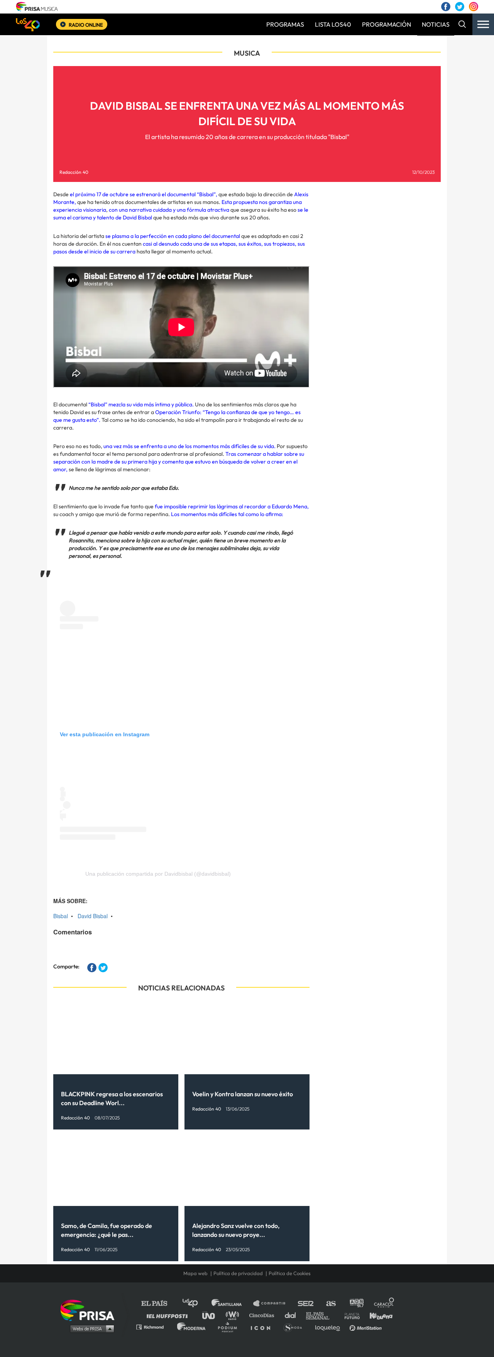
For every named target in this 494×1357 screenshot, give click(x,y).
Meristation (366, 1327)
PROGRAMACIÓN (386, 24)
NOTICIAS (436, 24)
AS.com (330, 1303)
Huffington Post (169, 1315)
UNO (212, 1315)
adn (356, 1303)
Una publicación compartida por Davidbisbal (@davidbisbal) (158, 874)
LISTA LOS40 (333, 24)
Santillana (232, 1303)
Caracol (384, 1303)
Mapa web (195, 1273)
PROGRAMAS (285, 24)
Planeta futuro (349, 1315)
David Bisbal (93, 916)
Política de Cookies (290, 1273)
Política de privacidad (238, 1273)
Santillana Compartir (273, 1303)
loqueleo (329, 1327)
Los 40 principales (195, 1303)
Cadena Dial (293, 1315)
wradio (234, 1315)
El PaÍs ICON (263, 1327)
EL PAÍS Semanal (321, 1315)
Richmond (154, 1327)
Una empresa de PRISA (90, 1310)
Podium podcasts (230, 1327)
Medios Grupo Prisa (90, 1328)
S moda (295, 1327)
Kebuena (377, 1315)
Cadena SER (306, 1303)
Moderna (192, 1327)
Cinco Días (263, 1315)
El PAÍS (159, 1303)
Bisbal (60, 916)
